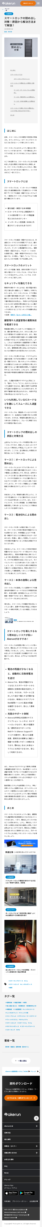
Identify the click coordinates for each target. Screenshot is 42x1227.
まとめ (12, 115)
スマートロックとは (16, 74)
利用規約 (7, 1201)
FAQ (5, 1166)
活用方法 (7, 1133)
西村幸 (10, 32)
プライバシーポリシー (20, 1201)
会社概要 (33, 1201)
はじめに (13, 70)
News (6, 1173)
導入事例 (7, 1139)
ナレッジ (7, 1179)
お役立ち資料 (9, 1159)
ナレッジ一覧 (7, 9)
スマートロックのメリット (22, 79)
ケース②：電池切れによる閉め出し (24, 97)
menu (38, 3)
